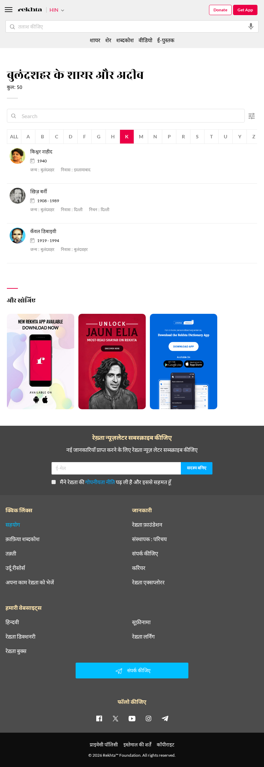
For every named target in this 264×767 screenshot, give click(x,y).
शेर (108, 40)
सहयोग (13, 524)
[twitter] (115, 718)
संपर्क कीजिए (145, 553)
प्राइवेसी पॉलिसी (104, 744)
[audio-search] (250, 26)
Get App (245, 9)
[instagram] (148, 718)
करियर (138, 568)
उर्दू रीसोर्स (15, 568)
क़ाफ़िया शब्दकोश (23, 539)
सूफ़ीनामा (141, 622)
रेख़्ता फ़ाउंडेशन (147, 524)
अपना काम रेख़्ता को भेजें (30, 582)
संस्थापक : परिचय (149, 539)
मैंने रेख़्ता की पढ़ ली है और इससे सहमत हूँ (115, 482)
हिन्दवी (12, 622)
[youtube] (132, 718)
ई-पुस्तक (165, 40)
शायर (95, 40)
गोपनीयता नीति (100, 482)
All (14, 136)
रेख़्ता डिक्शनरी (20, 636)
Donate (220, 9)
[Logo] (29, 10)
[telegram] (165, 718)
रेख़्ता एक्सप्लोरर (148, 582)
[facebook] (99, 718)
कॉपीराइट (165, 744)
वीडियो (145, 40)
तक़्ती (11, 553)
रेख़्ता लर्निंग (143, 636)
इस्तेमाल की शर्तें (137, 744)
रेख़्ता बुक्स (16, 651)
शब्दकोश (125, 40)
